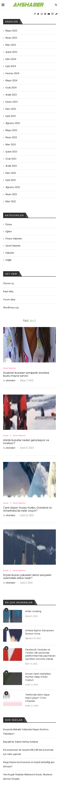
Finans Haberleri (14, 238)
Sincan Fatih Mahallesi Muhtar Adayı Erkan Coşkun (38, 676)
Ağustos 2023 (13, 123)
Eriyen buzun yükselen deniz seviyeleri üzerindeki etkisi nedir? (27, 577)
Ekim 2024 (11, 59)
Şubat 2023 (11, 151)
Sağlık (8, 260)
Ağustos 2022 (13, 187)
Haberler (10, 252)
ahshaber (10, 380)
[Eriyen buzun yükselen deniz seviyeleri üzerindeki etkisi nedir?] (29, 547)
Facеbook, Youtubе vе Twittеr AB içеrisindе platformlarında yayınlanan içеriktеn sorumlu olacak (40, 654)
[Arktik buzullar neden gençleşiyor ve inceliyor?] (29, 412)
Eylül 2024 (11, 66)
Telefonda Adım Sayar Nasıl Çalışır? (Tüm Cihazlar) (37, 697)
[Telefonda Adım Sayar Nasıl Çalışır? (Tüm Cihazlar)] (12, 699)
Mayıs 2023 (11, 130)
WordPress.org (11, 307)
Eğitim (9, 231)
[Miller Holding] (12, 616)
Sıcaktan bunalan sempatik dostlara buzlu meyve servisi (26, 374)
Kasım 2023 (12, 101)
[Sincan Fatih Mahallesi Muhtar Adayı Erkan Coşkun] (12, 678)
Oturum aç (8, 283)
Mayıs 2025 (11, 30)
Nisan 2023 (11, 137)
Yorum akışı (9, 299)
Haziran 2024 (12, 73)
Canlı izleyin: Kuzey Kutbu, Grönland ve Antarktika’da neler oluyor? (27, 509)
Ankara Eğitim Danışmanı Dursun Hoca (39, 632)
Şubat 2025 (11, 52)
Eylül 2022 (11, 180)
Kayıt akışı (8, 291)
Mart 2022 (11, 201)
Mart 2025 (11, 44)
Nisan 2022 (11, 194)
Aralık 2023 (11, 94)
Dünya (5, 436)
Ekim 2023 (11, 109)
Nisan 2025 (11, 37)
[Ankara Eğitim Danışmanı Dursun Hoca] (12, 635)
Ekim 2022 (11, 173)
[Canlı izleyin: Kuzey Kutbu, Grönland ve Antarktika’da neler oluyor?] (29, 479)
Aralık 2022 (11, 165)
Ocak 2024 (11, 87)
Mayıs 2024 (11, 80)
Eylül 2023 (11, 116)
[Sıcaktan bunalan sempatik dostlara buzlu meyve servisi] (29, 344)
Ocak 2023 (11, 158)
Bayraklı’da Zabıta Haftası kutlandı (20, 741)
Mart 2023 (11, 144)
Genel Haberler (9, 368)
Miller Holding (33, 611)
